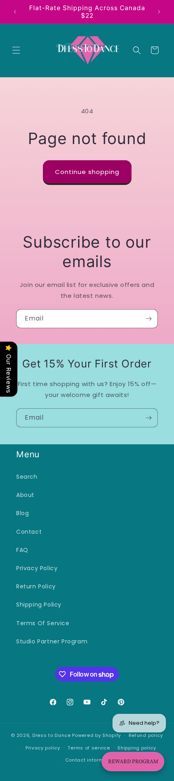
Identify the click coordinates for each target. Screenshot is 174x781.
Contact (29, 532)
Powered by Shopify (96, 735)
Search (27, 477)
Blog (22, 513)
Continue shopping (87, 172)
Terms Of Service (43, 623)
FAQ (22, 550)
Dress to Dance (51, 735)
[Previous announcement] (15, 12)
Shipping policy (136, 748)
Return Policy (36, 586)
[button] (16, 50)
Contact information (91, 760)
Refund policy (146, 735)
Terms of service (89, 748)
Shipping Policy (39, 605)
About (25, 495)
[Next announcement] (159, 12)
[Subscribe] (148, 318)
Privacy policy (42, 748)
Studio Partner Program (51, 641)
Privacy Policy (36, 568)
